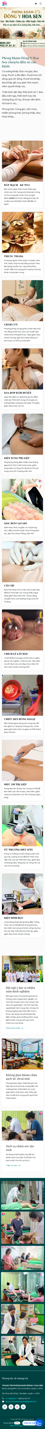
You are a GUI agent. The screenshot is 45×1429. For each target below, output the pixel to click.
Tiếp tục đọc (12, 1165)
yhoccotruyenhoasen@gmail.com (21, 1401)
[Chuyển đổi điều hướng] (40, 3)
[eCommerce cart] (35, 3)
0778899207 (11, 1398)
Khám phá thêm (13, 1028)
